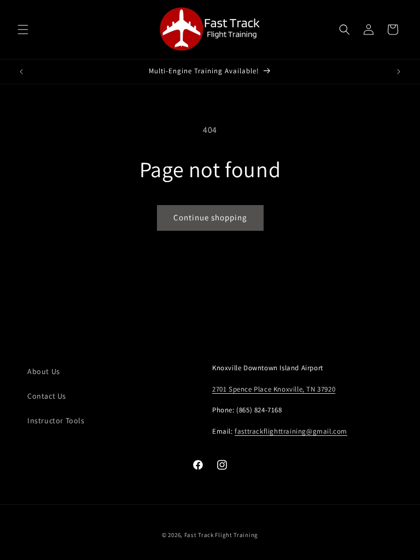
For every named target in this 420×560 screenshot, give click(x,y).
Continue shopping (210, 217)
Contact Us (46, 396)
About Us (43, 371)
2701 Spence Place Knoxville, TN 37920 (273, 389)
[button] (23, 30)
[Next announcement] (399, 72)
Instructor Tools (56, 420)
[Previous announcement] (21, 72)
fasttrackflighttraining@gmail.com (291, 431)
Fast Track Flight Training (221, 535)
